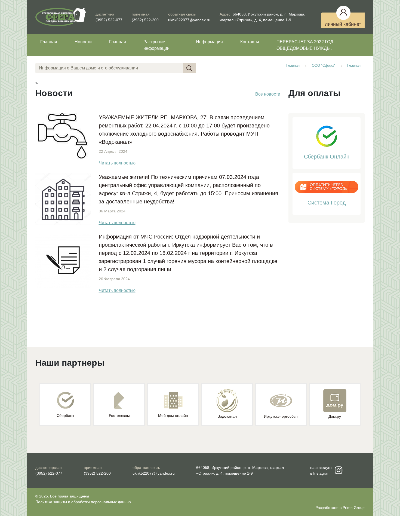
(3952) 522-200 (145, 20)
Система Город (326, 203)
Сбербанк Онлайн (326, 157)
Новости (83, 41)
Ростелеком (119, 415)
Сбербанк (65, 415)
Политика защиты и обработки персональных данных (83, 502)
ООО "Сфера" (323, 65)
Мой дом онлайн (173, 415)
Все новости (267, 94)
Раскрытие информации (156, 45)
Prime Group (354, 507)
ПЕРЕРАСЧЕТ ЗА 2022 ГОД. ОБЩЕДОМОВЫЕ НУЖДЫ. (305, 45)
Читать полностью (117, 163)
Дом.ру (334, 416)
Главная (48, 41)
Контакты (249, 41)
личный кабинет (343, 24)
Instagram (322, 473)
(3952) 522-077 (109, 20)
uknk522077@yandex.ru (189, 20)
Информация (209, 41)
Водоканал (227, 416)
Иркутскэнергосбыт (281, 416)
